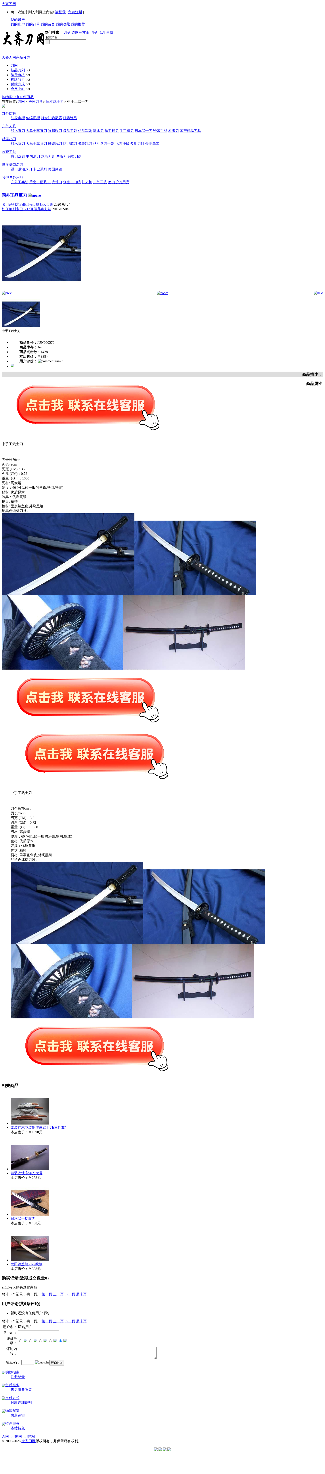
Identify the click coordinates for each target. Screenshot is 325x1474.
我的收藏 (63, 24)
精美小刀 (9, 139)
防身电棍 (18, 75)
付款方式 (18, 84)
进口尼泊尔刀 (21, 169)
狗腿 (93, 32)
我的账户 (18, 19)
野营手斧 (160, 131)
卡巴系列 (40, 169)
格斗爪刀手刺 (103, 143)
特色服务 (12, 1423)
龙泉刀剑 (48, 156)
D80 (75, 32)
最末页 (81, 1294)
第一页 (47, 1294)
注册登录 (18, 1377)
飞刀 (101, 32)
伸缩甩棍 (33, 118)
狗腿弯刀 (18, 79)
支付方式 (12, 1398)
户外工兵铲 (20, 182)
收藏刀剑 (9, 152)
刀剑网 (16, 1436)
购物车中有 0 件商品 (18, 97)
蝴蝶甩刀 (55, 143)
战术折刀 (18, 143)
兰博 (109, 32)
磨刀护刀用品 (118, 182)
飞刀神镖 (122, 143)
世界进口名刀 (12, 164)
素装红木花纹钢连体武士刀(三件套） (39, 1127)
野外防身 (9, 113)
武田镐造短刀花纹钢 (26, 1264)
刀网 (14, 65)
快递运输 (18, 1415)
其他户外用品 (12, 177)
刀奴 (67, 32)
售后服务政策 (21, 1390)
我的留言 (48, 24)
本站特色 (18, 1428)
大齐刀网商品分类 (16, 57)
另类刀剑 (74, 156)
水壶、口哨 (72, 182)
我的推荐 (78, 24)
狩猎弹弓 (70, 118)
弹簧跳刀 (85, 143)
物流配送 (12, 1411)
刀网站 (29, 1436)
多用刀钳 (137, 143)
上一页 (58, 1294)
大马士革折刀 (36, 143)
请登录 (60, 12)
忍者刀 (173, 131)
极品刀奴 (70, 131)
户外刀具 (35, 101)
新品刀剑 (18, 70)
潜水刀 (98, 131)
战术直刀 (18, 131)
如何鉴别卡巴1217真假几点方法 (26, 209)
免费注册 (75, 12)
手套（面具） (40, 182)
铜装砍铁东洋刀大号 (26, 1173)
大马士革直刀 (36, 131)
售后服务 (12, 1385)
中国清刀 (33, 156)
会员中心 (18, 89)
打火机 (87, 182)
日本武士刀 (55, 101)
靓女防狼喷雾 (51, 118)
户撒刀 (61, 156)
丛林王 (84, 32)
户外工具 (100, 182)
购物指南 (12, 1372)
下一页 (70, 1294)
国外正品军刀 (14, 195)
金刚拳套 (152, 143)
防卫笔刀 (70, 143)
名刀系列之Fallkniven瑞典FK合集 (27, 204)
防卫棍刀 (112, 131)
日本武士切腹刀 (23, 1218)
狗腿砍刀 (55, 131)
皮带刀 (57, 182)
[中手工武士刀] (41, 290)
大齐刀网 (9, 4)
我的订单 (33, 24)
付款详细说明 (21, 1402)
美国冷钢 (55, 169)
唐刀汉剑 (18, 156)
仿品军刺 (85, 131)
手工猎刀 (127, 131)
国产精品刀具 (190, 131)
